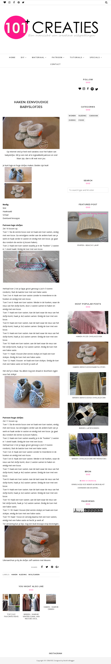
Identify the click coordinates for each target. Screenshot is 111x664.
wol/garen (34, 575)
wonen (72, 116)
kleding (23, 575)
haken (14, 575)
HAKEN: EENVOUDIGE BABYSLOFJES (89, 367)
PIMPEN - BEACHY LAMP (88, 245)
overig (72, 120)
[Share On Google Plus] (57, 567)
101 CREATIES (48, 661)
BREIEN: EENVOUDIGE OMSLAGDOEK (89, 397)
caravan (93, 116)
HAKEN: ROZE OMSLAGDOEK (89, 336)
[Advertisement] (52, 85)
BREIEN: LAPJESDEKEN (89, 428)
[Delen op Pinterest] (52, 567)
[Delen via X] (47, 567)
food (81, 120)
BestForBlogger (69, 661)
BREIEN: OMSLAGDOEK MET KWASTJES (89, 459)
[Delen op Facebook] (42, 567)
